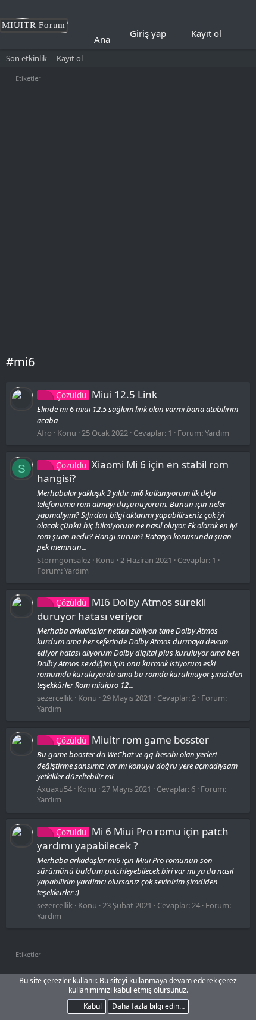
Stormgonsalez (63, 560)
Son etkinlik (26, 58)
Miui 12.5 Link (106, 394)
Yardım (217, 432)
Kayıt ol (70, 58)
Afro (44, 432)
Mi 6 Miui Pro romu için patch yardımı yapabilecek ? (133, 838)
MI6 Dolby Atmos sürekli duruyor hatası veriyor (121, 609)
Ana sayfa (114, 39)
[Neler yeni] (238, 33)
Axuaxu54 (54, 788)
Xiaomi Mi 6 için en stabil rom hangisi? (133, 472)
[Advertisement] (128, 220)
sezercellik (55, 697)
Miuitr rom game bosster (132, 740)
